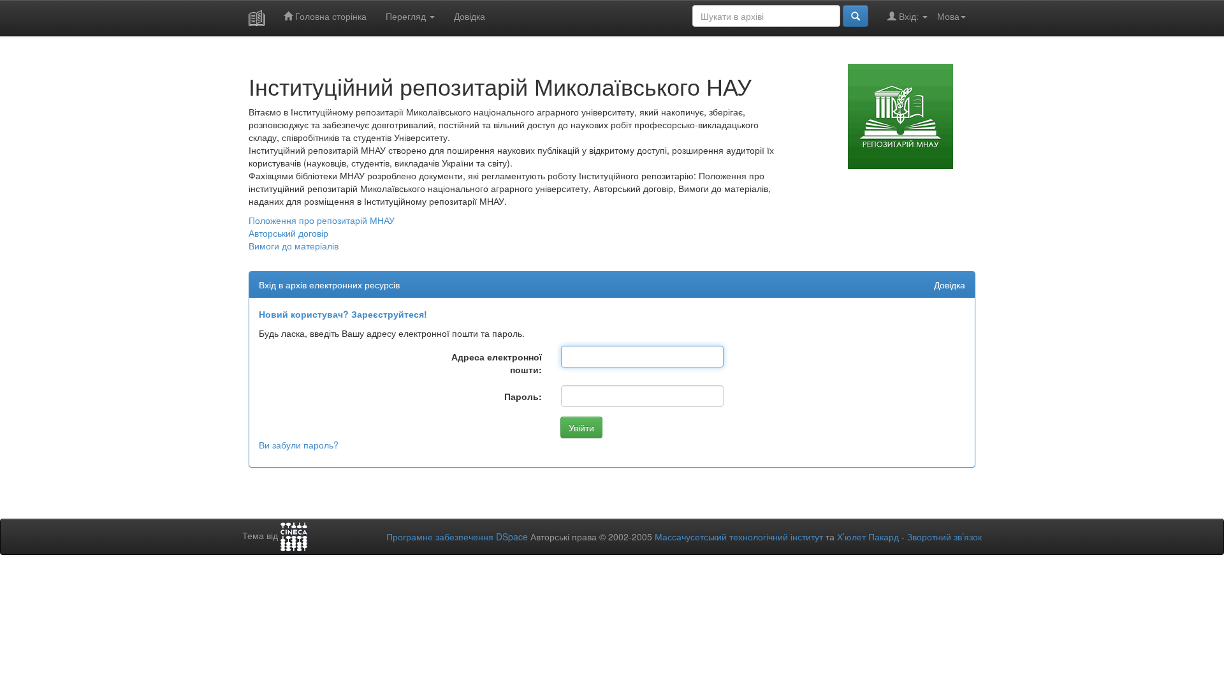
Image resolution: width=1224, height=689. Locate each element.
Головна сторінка (330, 16)
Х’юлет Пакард (868, 536)
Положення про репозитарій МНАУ (322, 220)
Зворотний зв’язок (944, 536)
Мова (948, 16)
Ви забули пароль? (299, 444)
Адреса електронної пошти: (496, 363)
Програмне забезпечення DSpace (457, 536)
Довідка (469, 16)
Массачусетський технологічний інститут (739, 536)
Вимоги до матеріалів (294, 245)
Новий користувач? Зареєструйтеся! (343, 313)
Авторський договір (288, 232)
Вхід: (908, 16)
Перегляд (407, 16)
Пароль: (523, 396)
